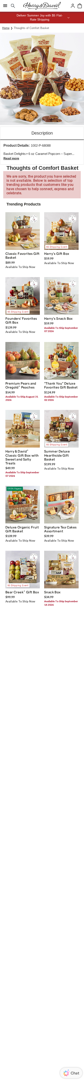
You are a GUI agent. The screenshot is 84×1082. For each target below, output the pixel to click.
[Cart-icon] (79, 6)
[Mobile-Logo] (42, 6)
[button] (42, 17)
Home (5, 28)
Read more (11, 158)
